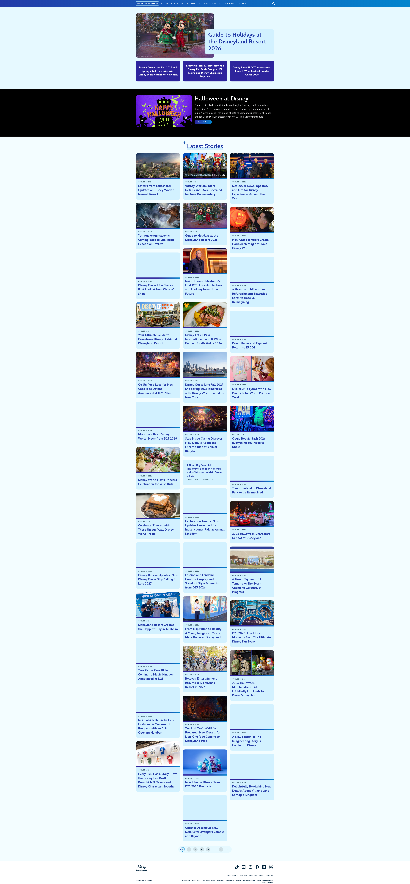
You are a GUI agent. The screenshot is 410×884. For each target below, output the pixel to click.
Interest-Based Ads (267, 882)
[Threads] (271, 867)
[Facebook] (257, 867)
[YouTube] (244, 867)
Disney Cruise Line (213, 3)
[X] (264, 867)
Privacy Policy (196, 880)
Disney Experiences (232, 875)
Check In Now (203, 122)
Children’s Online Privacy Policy (245, 880)
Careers (261, 875)
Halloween (166, 3)
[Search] (273, 3)
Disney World (181, 3)
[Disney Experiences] (141, 868)
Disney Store (253, 875)
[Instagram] (250, 867)
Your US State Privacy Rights (225, 880)
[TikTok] (237, 867)
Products (228, 3)
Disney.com (269, 875)
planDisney (243, 875)
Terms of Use (186, 880)
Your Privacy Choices (209, 880)
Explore (240, 3)
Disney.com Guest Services (265, 880)
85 (221, 849)
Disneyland (195, 3)
